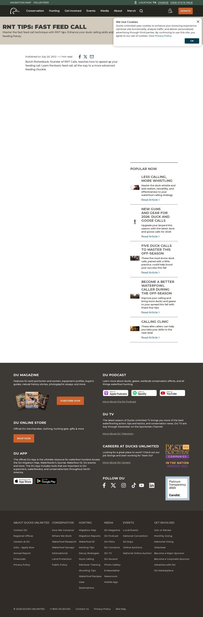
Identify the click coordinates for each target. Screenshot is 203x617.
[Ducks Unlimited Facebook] (104, 485)
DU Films (109, 541)
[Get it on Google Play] (46, 481)
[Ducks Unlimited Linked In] (151, 485)
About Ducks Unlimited (31, 522)
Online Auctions (132, 547)
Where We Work (62, 536)
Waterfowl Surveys (63, 547)
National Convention (135, 536)
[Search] (141, 11)
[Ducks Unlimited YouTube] (141, 485)
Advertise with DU (165, 564)
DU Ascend (110, 559)
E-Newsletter (112, 570)
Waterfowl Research (64, 541)
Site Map (121, 609)
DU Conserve (112, 547)
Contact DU (20, 530)
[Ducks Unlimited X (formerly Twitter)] (113, 485)
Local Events (130, 530)
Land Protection (62, 559)
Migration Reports (89, 536)
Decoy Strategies (89, 553)
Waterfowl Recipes (90, 576)
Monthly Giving (163, 536)
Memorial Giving (163, 541)
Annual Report (22, 553)
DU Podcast (111, 536)
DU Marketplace (163, 570)
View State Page (181, 2)
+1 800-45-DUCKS (60, 609)
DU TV (108, 553)
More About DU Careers (117, 462)
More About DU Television (118, 433)
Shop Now (24, 438)
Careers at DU (21, 541)
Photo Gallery (112, 564)
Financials (19, 559)
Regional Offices (23, 536)
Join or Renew (162, 530)
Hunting (54, 10)
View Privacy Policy (160, 35)
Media (105, 10)
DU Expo (128, 541)
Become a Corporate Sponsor (172, 559)
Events (90, 10)
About (118, 10)
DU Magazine (112, 530)
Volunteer (41, 2)
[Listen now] (116, 393)
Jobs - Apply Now (23, 547)
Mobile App (111, 582)
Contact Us (82, 609)
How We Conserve (63, 530)
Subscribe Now (70, 400)
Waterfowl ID (87, 541)
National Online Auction (137, 553)
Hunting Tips (86, 547)
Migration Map (20, 2)
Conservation (35, 10)
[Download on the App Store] (23, 481)
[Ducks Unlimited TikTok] (133, 485)
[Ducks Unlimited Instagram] (123, 485)
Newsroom (110, 576)
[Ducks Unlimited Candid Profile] (177, 488)
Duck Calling (86, 559)
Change (163, 2)
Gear (82, 582)
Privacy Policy (21, 564)
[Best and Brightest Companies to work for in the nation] (177, 455)
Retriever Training (89, 564)
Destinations (86, 587)
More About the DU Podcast (119, 401)
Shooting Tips (87, 570)
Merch (131, 10)
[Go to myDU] (170, 11)
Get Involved (73, 10)
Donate (186, 10)
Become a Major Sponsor (169, 553)
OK (192, 40)
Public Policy (59, 564)
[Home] (15, 11)
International (60, 553)
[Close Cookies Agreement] (198, 22)
